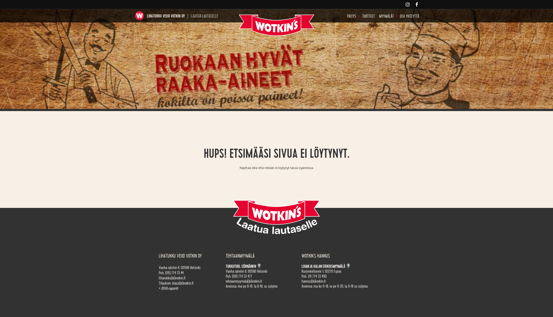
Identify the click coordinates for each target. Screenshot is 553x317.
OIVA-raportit (168, 288)
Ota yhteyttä (409, 16)
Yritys (351, 16)
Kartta (348, 265)
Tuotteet (368, 16)
